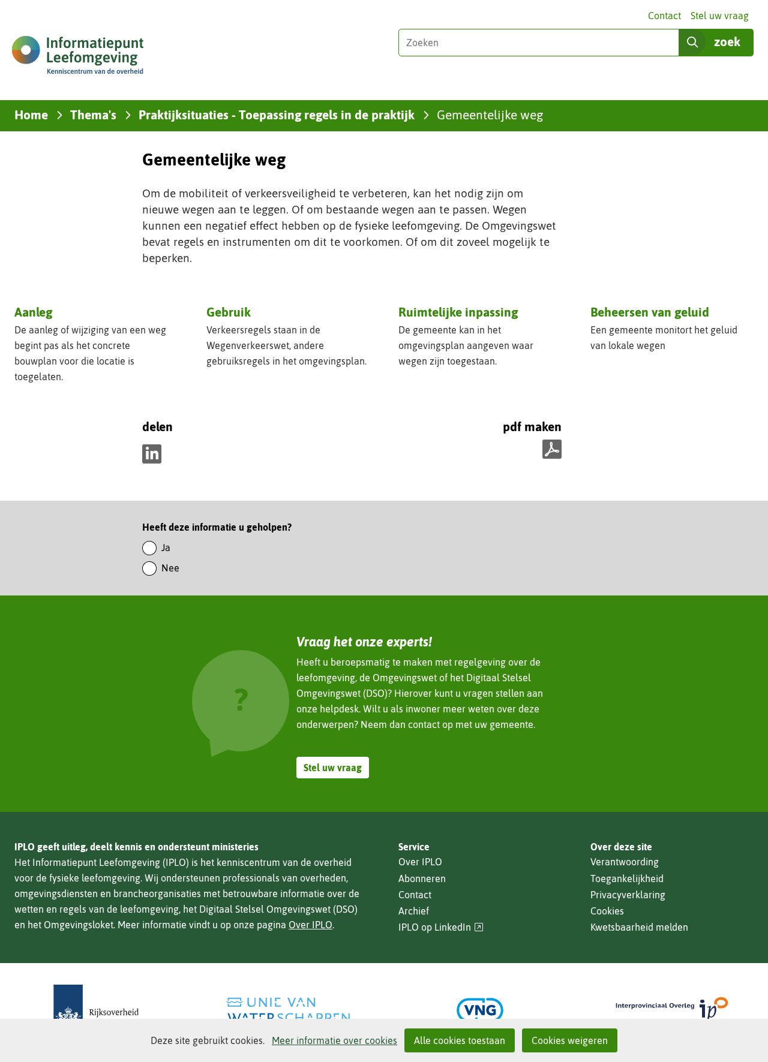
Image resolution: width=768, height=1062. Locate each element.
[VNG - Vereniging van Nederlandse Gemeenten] (480, 1010)
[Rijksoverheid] (96, 1010)
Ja (165, 547)
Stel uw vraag (720, 15)
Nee (170, 567)
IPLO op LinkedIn (441, 927)
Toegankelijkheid (627, 878)
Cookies (607, 910)
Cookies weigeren (570, 1040)
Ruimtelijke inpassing (458, 312)
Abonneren (422, 878)
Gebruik (228, 312)
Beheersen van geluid (649, 312)
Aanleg (33, 312)
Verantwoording (624, 861)
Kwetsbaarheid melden (639, 927)
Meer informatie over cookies (334, 1040)
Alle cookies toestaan (459, 1040)
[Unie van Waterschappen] (288, 1010)
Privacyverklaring (627, 894)
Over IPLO (310, 924)
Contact (664, 15)
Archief (413, 910)
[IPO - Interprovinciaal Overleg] (672, 1010)
